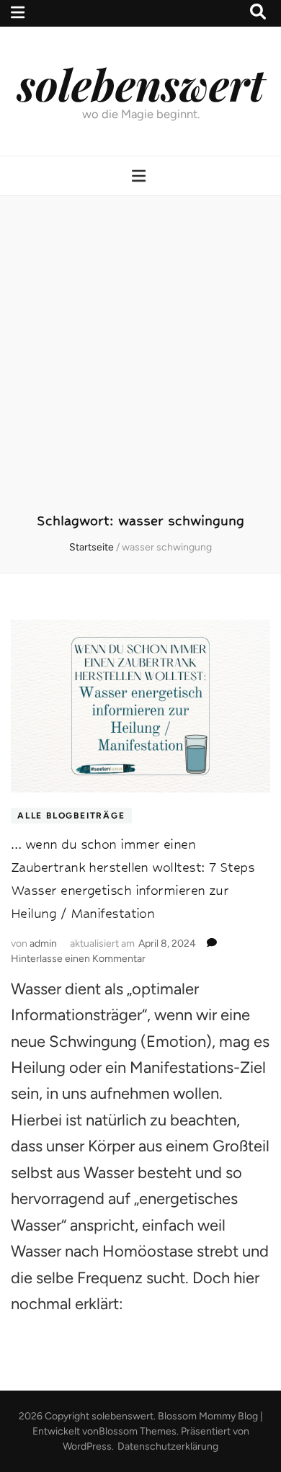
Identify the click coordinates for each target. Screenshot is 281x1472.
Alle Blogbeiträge (71, 816)
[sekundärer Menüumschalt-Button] (17, 12)
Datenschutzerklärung (167, 1446)
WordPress (87, 1446)
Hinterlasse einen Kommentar (78, 959)
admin (43, 943)
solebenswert (140, 83)
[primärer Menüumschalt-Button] (140, 176)
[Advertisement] (140, 361)
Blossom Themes (138, 1431)
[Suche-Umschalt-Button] (258, 12)
